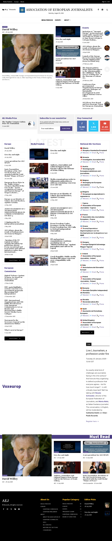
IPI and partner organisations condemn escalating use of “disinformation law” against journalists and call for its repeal (63, 243)
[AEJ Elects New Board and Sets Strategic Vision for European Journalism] (107, 104)
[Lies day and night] (68, 31)
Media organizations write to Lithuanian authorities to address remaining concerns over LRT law (63, 182)
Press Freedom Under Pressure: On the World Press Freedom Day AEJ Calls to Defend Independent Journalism (63, 227)
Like (82, 121)
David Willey (10, 29)
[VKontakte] (15, 509)
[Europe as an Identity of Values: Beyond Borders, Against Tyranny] (39, 197)
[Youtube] (19, 509)
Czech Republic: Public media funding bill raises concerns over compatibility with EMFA (63, 259)
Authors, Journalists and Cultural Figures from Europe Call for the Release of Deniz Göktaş (68, 82)
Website (85, 153)
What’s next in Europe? (13, 330)
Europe (5, 27)
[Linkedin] (102, 9)
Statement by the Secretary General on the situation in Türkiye (14, 322)
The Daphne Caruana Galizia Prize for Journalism (13, 123)
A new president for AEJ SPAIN (66, 59)
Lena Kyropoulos (88, 483)
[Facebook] (98, 9)
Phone (101, 153)
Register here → (92, 421)
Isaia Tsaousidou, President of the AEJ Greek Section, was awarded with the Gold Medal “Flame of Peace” (14, 172)
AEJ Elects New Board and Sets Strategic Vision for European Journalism (92, 104)
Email (94, 153)
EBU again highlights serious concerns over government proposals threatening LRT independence (13, 290)
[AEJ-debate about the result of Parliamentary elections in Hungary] (107, 48)
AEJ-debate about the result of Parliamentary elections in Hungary (92, 48)
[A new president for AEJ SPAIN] (68, 51)
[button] (107, 9)
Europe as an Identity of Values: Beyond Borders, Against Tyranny (14, 201)
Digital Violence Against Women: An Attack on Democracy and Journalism (14, 278)
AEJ (3, 32)
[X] (11, 509)
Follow (93, 121)
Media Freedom (60, 77)
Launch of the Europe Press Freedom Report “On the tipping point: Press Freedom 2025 (91, 58)
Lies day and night (63, 39)
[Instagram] (7, 509)
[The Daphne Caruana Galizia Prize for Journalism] (31, 124)
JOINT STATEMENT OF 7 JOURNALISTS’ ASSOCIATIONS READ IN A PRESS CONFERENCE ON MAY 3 (14, 212)
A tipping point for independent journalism (14, 223)
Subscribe (66, 128)
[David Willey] (27, 53)
